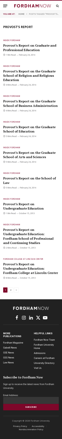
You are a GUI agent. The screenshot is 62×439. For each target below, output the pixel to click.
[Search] (57, 5)
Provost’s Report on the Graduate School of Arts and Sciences (29, 154)
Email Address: (10, 395)
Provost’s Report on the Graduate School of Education (29, 129)
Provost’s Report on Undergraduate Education (23, 206)
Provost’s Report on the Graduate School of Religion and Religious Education (29, 75)
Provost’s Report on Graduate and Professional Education (29, 47)
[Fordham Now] (32, 6)
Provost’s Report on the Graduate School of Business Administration (30, 103)
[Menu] (5, 5)
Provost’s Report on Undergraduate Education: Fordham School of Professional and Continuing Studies (28, 236)
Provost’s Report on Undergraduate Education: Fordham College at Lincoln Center (30, 268)
